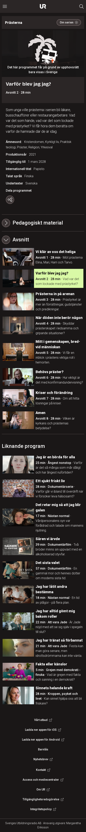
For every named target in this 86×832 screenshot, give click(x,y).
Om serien (66, 22)
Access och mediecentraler (41, 779)
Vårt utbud (41, 720)
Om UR (40, 789)
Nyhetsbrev (40, 759)
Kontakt (41, 769)
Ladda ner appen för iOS (41, 729)
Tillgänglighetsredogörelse (41, 799)
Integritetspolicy (41, 809)
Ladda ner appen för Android (41, 739)
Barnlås (43, 749)
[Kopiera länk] (10, 199)
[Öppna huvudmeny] (4, 6)
